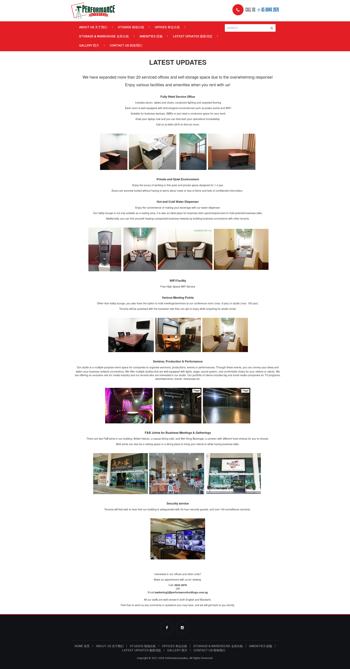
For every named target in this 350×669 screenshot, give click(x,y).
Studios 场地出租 (131, 27)
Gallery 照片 (89, 45)
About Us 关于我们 (93, 27)
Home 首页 (82, 646)
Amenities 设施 (150, 36)
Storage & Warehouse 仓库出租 (104, 36)
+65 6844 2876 (267, 9)
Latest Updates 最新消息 (192, 36)
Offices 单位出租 (167, 27)
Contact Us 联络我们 (126, 45)
